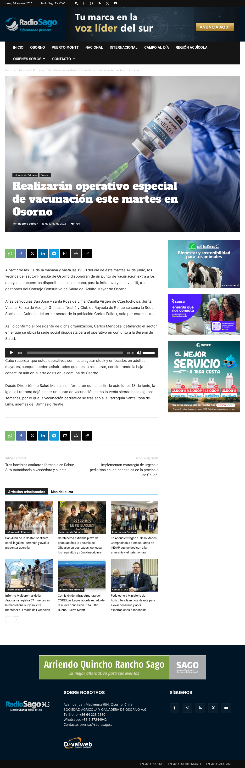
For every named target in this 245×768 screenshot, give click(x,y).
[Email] (65, 253)
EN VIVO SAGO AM (218, 764)
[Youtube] (115, 3)
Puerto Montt (65, 47)
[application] (81, 353)
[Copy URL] (87, 253)
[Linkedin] (43, 253)
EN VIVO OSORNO (151, 764)
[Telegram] (54, 253)
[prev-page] (8, 619)
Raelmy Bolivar (28, 223)
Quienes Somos (27, 58)
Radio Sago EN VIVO (52, 3)
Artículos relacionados (26, 491)
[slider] (149, 352)
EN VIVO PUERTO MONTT (184, 764)
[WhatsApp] (10, 253)
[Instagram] (91, 3)
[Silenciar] (138, 352)
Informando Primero (30, 70)
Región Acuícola (191, 47)
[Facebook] (83, 3)
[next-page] (16, 619)
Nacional (94, 47)
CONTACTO (61, 58)
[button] (76, 3)
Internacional (124, 47)
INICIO (18, 47)
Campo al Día (156, 47)
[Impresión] (76, 253)
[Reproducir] (11, 352)
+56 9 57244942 (94, 719)
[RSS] (99, 3)
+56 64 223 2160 (92, 714)
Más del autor (62, 491)
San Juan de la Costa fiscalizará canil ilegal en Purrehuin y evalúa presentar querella (27, 542)
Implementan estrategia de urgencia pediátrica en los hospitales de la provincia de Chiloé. (124, 470)
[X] (107, 3)
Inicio (8, 70)
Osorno (37, 47)
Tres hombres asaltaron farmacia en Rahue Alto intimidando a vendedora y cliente (39, 467)
